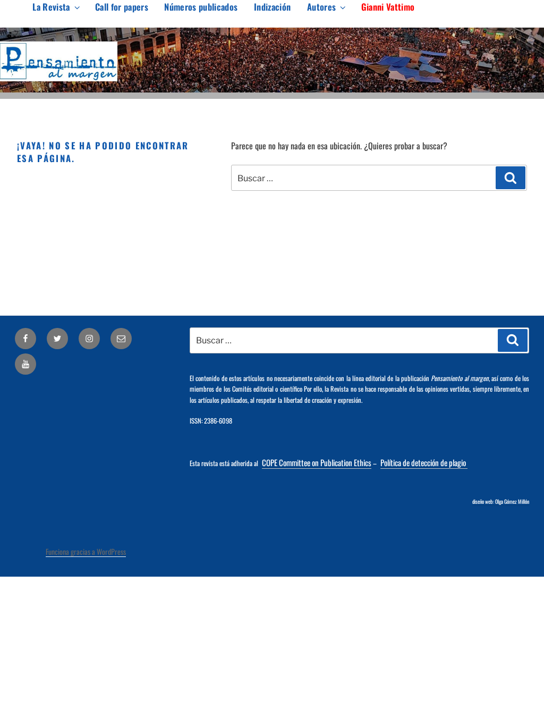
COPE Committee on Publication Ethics (316, 462)
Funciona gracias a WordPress (86, 551)
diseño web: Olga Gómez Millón (500, 501)
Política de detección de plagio (424, 462)
